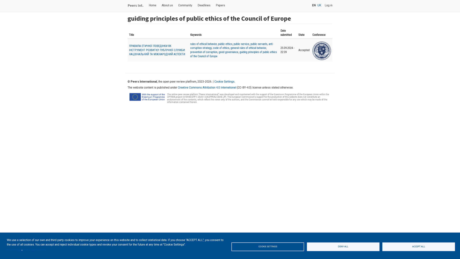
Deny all (343, 246)
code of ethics (221, 48)
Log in (328, 5)
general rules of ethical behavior (248, 48)
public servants (258, 44)
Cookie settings (267, 246)
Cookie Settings (224, 81)
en (314, 5)
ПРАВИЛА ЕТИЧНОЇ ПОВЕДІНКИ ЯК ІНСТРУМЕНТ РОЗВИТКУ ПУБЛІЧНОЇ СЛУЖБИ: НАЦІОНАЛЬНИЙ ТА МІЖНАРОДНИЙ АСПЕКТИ (157, 50)
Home (152, 5)
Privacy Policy (13, 250)
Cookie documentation (35, 250)
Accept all (418, 246)
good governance (228, 52)
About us (167, 5)
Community (185, 5)
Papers (220, 5)
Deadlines (204, 5)
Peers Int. (135, 5)
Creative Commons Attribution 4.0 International (207, 87)
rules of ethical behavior (203, 44)
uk (319, 5)
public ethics (225, 44)
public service (241, 44)
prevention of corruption (203, 52)
